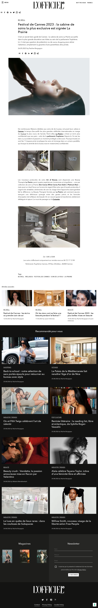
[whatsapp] (16, 13)
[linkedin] (10, 13)
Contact (37, 605)
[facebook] (4, 13)
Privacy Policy (82, 570)
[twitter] (13, 13)
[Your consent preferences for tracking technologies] (94, 604)
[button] (46, 557)
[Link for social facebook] (47, 600)
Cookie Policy (59, 605)
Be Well (21, 20)
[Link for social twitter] (43, 600)
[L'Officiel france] (49, 5)
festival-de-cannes (42, 277)
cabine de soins (57, 37)
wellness (29, 277)
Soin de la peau (57, 277)
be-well (21, 277)
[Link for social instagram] (51, 600)
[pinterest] (7, 13)
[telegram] (19, 13)
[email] (1, 13)
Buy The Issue (81, 3)
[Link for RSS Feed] (55, 600)
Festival (23, 134)
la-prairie (68, 277)
